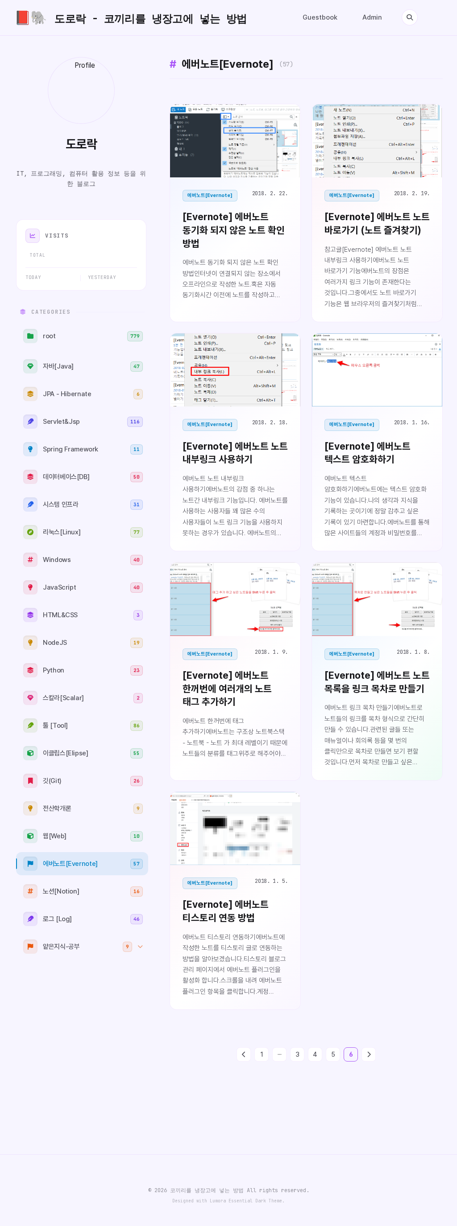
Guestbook (320, 17)
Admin (372, 17)
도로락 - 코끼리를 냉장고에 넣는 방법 (130, 17)
